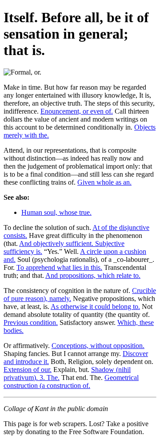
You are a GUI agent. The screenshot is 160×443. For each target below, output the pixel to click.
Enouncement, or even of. (76, 111)
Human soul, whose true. (56, 212)
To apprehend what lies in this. (59, 267)
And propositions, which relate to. (92, 275)
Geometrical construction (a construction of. (71, 381)
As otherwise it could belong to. (95, 306)
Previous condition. (31, 322)
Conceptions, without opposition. (98, 345)
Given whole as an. (104, 182)
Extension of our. (28, 369)
